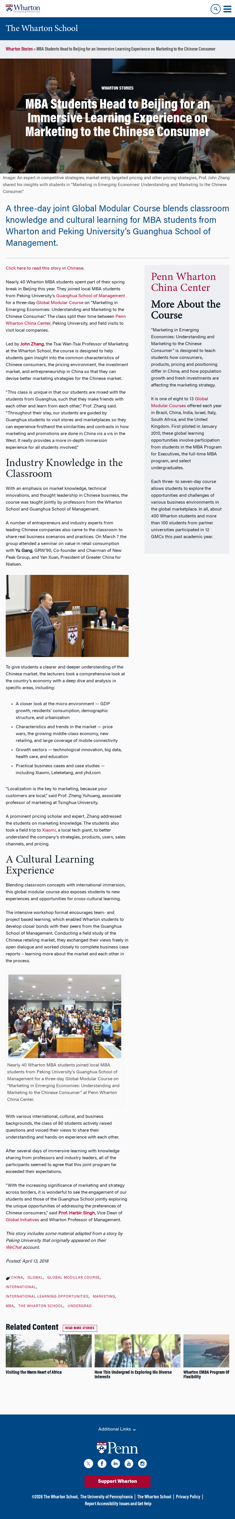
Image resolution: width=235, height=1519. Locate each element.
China (17, 1278)
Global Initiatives (22, 1220)
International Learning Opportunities (47, 1296)
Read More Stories (80, 1328)
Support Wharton (117, 1481)
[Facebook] (102, 1464)
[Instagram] (142, 1464)
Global (35, 1278)
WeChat (13, 1247)
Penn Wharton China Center (183, 283)
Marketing (104, 1296)
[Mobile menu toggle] (227, 9)
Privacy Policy (188, 1497)
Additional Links (115, 1429)
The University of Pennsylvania (106, 1497)
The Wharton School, (61, 1497)
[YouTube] (129, 1464)
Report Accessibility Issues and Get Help (118, 1504)
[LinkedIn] (115, 1464)
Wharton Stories (19, 49)
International (21, 1287)
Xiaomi (49, 830)
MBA (10, 1306)
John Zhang (32, 344)
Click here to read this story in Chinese (44, 268)
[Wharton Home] (23, 8)
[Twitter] (88, 1464)
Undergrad (80, 1306)
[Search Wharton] (216, 9)
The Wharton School (40, 1306)
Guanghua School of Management (90, 296)
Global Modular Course (59, 303)
